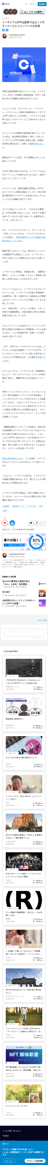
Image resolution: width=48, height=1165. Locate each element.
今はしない (9, 1161)
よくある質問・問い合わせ (12, 1131)
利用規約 (6, 1136)
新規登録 (42, 4)
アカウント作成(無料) (35, 1161)
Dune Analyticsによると (12, 458)
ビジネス (5, 18)
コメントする (39, 638)
